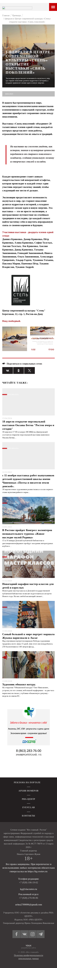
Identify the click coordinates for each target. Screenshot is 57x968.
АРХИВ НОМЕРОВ (28, 791)
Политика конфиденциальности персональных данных (28, 957)
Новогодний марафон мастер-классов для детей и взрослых (28, 585)
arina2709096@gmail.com (28, 904)
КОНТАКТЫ (28, 816)
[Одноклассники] (18, 370)
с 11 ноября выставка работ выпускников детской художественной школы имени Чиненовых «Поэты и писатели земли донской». (28, 481)
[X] (29, 370)
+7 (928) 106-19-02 (28, 882)
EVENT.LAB (28, 807)
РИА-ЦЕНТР (28, 799)
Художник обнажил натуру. (19, 684)
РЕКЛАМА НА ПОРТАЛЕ (27, 782)
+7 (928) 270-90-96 (28, 898)
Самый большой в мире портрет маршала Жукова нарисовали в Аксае (28, 636)
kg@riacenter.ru (28, 889)
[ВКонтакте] (7, 370)
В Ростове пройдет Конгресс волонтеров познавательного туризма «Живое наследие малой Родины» (27, 534)
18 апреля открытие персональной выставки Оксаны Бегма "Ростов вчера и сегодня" (28, 425)
